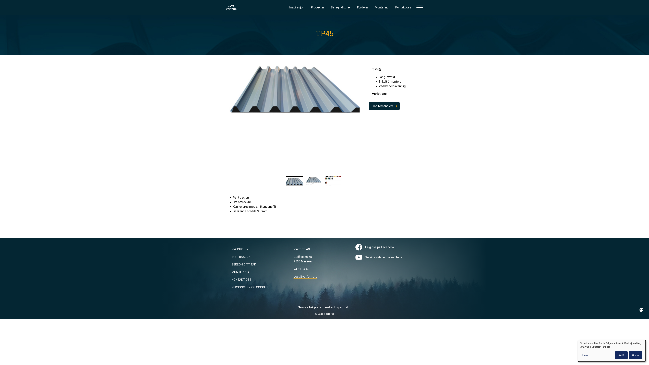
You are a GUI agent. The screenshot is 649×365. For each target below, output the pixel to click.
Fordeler (362, 7)
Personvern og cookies (250, 287)
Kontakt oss (403, 7)
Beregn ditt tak (340, 7)
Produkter (317, 7)
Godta (635, 355)
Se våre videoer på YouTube (383, 257)
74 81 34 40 (301, 269)
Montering (382, 7)
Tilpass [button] (584, 355)
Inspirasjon (296, 7)
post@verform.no (305, 276)
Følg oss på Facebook (379, 247)
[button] (294, 181)
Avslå (621, 355)
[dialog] (612, 351)
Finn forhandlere (383, 106)
